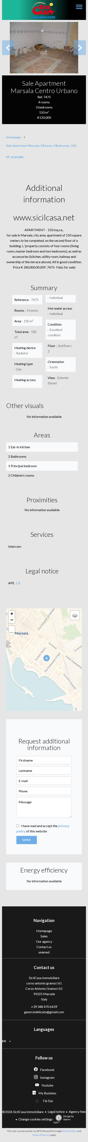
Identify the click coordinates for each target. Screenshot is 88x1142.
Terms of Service (41, 1135)
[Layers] (74, 615)
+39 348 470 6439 (44, 1006)
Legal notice (56, 1111)
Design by (64, 1119)
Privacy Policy (69, 1131)
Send (26, 840)
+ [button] (11, 613)
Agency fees (77, 1111)
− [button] (11, 619)
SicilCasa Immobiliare (44, 978)
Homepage (13, 137)
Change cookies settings (35, 1119)
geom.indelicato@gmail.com (44, 1012)
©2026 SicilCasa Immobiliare (23, 1112)
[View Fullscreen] (12, 629)
